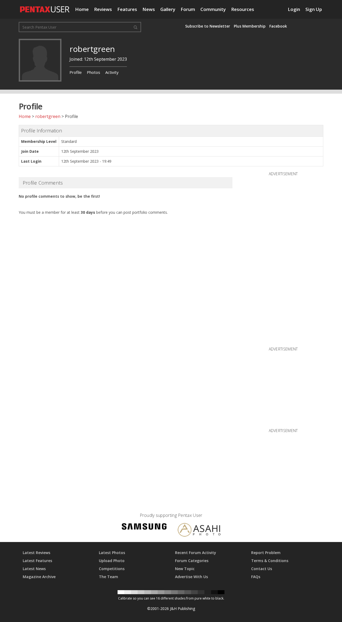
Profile (75, 72)
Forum (188, 9)
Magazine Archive (39, 576)
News (148, 9)
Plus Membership (250, 26)
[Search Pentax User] (135, 27)
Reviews (103, 9)
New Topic (185, 568)
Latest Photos (112, 552)
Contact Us (261, 568)
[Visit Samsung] (144, 527)
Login (294, 9)
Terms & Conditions (269, 560)
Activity (112, 72)
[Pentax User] (45, 6)
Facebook (278, 26)
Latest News (34, 568)
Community (213, 9)
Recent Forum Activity (195, 552)
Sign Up (313, 9)
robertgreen (47, 116)
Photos (93, 72)
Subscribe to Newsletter (207, 26)
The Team (108, 576)
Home (82, 9)
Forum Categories (191, 560)
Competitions (112, 568)
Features (127, 9)
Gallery (167, 9)
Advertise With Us (191, 576)
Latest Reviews (36, 552)
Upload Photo (112, 560)
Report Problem (266, 552)
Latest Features (37, 560)
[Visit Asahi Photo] (199, 530)
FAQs (255, 576)
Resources (242, 9)
